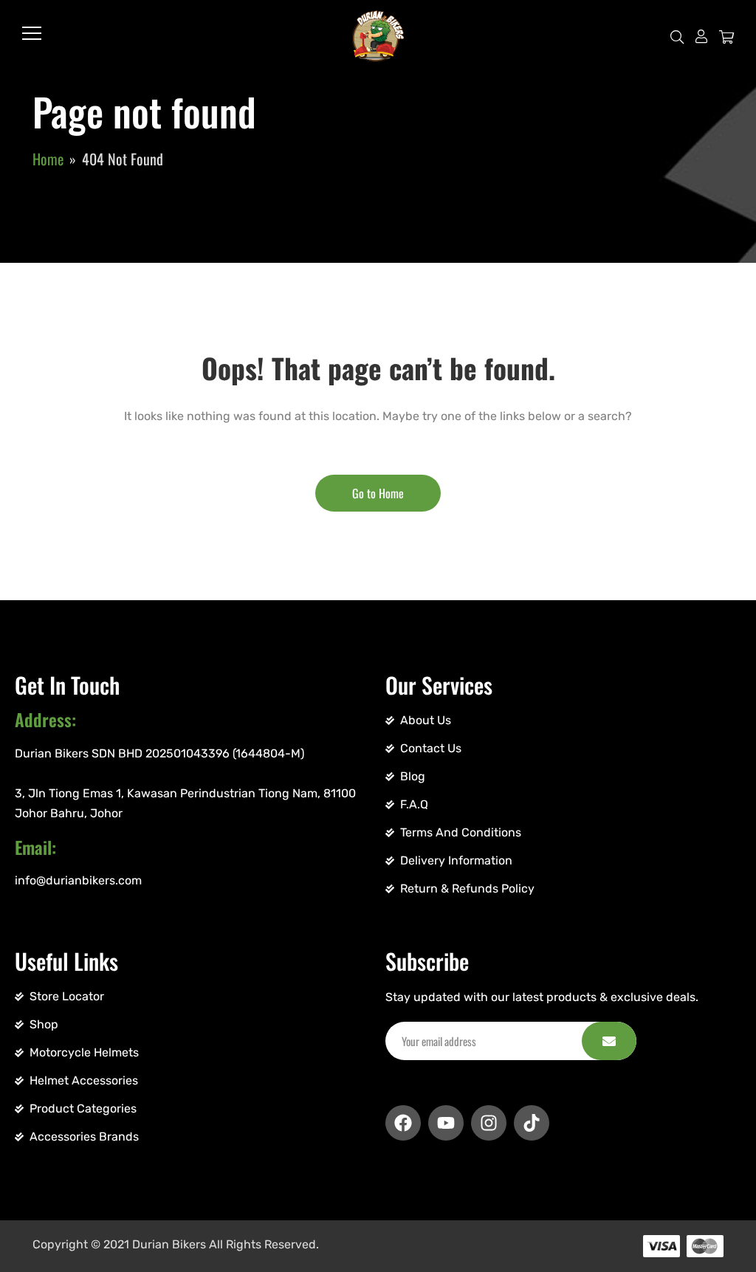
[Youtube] (446, 1123)
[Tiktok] (531, 1123)
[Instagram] (488, 1123)
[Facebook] (403, 1123)
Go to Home (378, 493)
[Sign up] (609, 1041)
